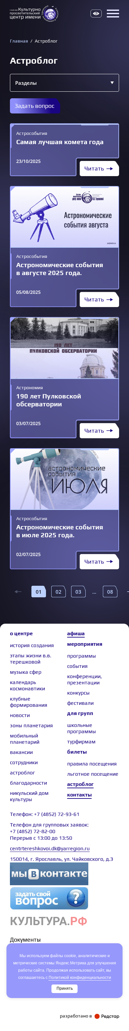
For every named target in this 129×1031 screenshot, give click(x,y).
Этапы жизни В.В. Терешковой (30, 658)
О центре (21, 633)
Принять (65, 988)
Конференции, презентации (84, 679)
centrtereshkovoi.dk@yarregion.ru (50, 848)
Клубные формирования (28, 702)
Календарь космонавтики (27, 685)
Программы (81, 656)
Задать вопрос (34, 105)
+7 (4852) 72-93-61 (56, 814)
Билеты (77, 752)
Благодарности (28, 783)
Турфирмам (81, 741)
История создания (32, 645)
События (77, 666)
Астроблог (80, 784)
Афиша (76, 633)
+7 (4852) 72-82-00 (32, 831)
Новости (20, 715)
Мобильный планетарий (24, 739)
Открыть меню (113, 13)
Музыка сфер (25, 672)
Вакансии (21, 752)
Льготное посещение (92, 774)
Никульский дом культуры (29, 796)
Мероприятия (84, 644)
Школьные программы (81, 728)
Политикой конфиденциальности (80, 977)
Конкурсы (78, 693)
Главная (19, 41)
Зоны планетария (31, 725)
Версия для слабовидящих (96, 13)
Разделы (26, 82)
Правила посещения (92, 764)
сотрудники (24, 762)
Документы (25, 939)
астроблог (22, 772)
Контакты (79, 795)
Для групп (80, 713)
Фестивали (80, 703)
